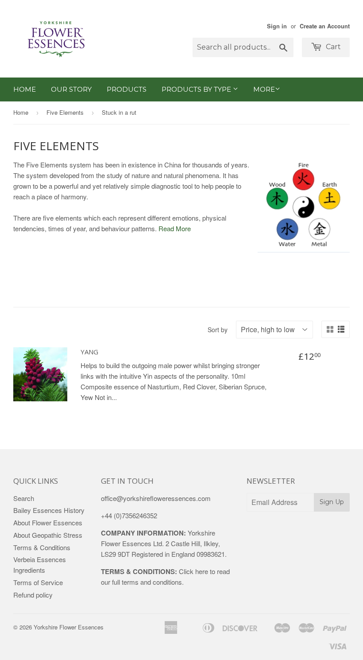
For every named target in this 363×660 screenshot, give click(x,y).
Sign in (277, 26)
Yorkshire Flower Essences (69, 627)
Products (127, 89)
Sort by (218, 329)
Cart (332, 47)
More (264, 89)
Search (23, 498)
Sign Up (332, 502)
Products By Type (197, 89)
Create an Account (325, 26)
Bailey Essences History (49, 510)
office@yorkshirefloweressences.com (156, 498)
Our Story (71, 89)
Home (24, 89)
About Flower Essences (47, 522)
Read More (174, 228)
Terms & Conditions (41, 547)
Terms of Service (38, 582)
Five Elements (65, 112)
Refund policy (33, 594)
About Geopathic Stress (47, 535)
